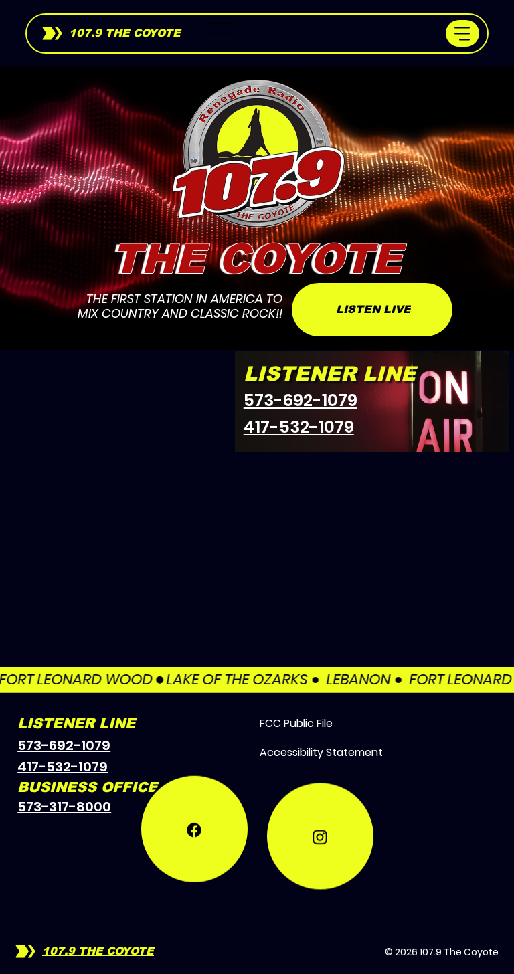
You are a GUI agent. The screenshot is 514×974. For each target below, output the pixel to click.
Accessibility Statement (321, 752)
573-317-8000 (64, 806)
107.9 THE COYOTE (125, 33)
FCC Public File (296, 723)
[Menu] (222, 33)
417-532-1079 (299, 427)
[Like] (194, 859)
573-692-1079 (300, 400)
